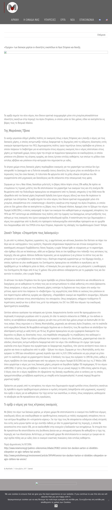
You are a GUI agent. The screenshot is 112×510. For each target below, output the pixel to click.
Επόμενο (101, 34)
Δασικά (30, 469)
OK (56, 506)
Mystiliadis (9, 469)
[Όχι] (108, 500)
